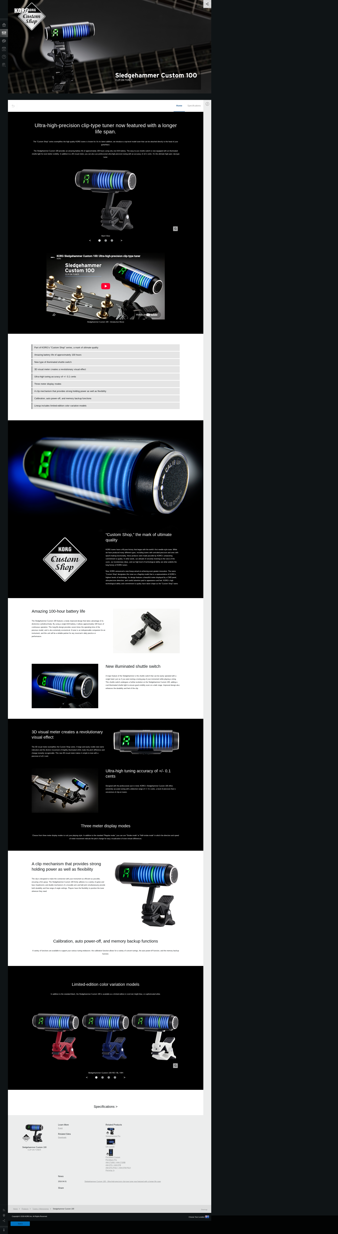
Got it (20, 1224)
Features (4, 41)
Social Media (4, 1220)
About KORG (4, 1230)
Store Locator (4, 65)
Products (4, 33)
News (4, 1210)
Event (209, 150)
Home (4, 25)
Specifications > (106, 1107)
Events (4, 49)
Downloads (62, 1137)
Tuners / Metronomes (40, 1209)
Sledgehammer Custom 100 (63, 1209)
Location (4, 1215)
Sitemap (204, 1210)
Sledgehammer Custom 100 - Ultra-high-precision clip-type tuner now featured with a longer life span (122, 1181)
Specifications (194, 106)
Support (4, 57)
